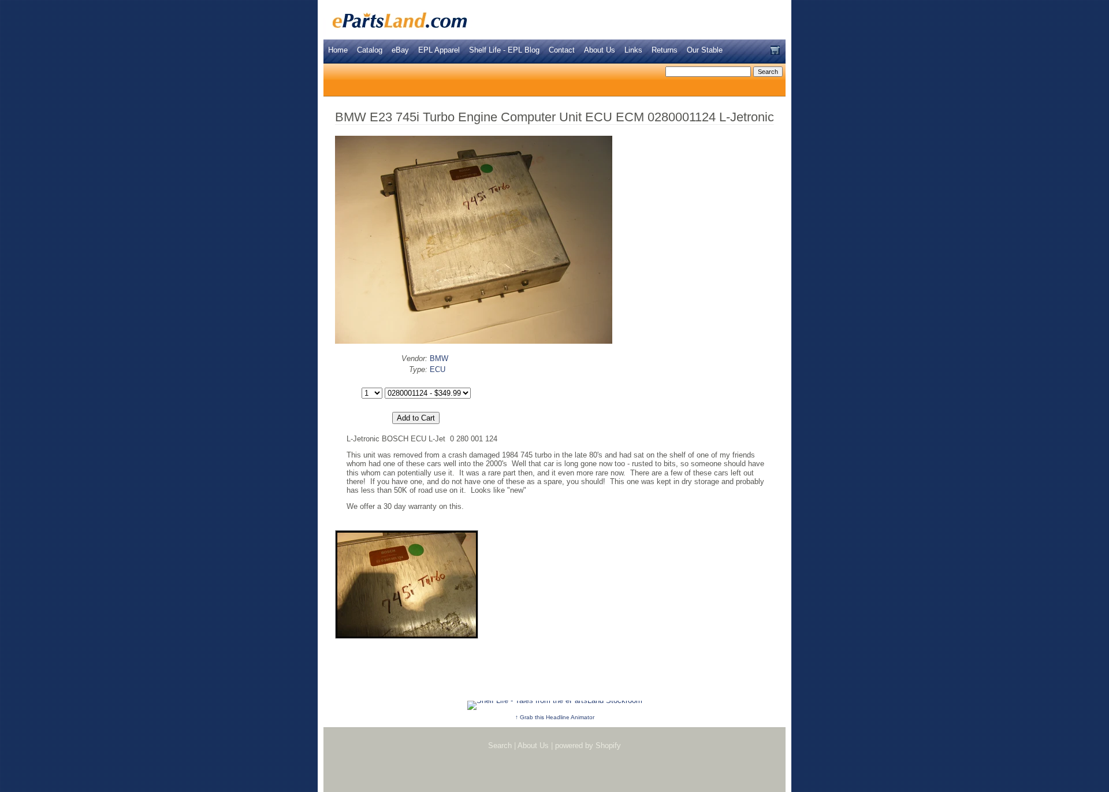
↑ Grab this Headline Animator (554, 717)
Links (633, 50)
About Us (599, 50)
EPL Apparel (439, 50)
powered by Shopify (588, 745)
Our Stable (705, 50)
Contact (562, 50)
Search (500, 745)
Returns (665, 50)
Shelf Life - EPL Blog (504, 50)
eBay (400, 50)
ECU (437, 369)
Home (338, 50)
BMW (439, 358)
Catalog (369, 50)
